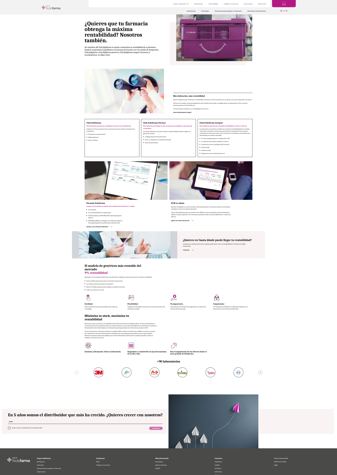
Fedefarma (218, 462)
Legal (275, 465)
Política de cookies (280, 462)
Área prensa (248, 4)
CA (284, 11)
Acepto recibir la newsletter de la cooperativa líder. (27, 428)
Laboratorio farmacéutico (256, 11)
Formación (205, 11)
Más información (161, 458)
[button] (77, 372)
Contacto (218, 458)
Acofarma (218, 468)
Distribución (191, 11)
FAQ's (98, 462)
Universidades (213, 4)
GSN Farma (218, 472)
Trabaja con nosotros (231, 4)
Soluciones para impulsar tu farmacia (228, 11)
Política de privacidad (281, 458)
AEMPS (157, 468)
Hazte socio (262, 4)
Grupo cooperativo (180, 4)
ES (287, 11)
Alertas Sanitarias (161, 465)
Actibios (217, 465)
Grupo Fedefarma (44, 458)
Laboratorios (198, 4)
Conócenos (100, 458)
